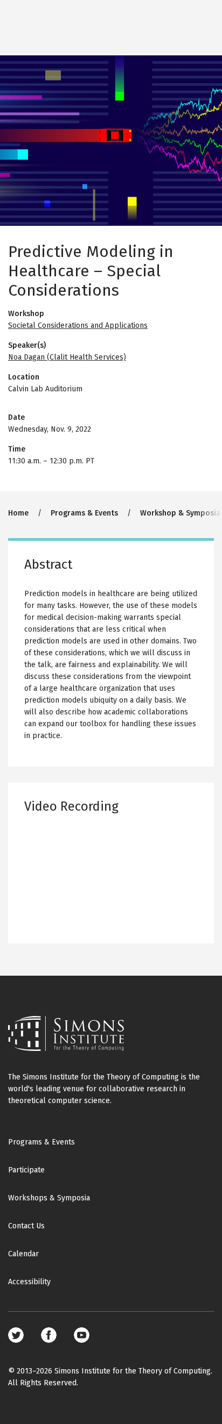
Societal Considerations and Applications (78, 325)
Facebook (49, 1335)
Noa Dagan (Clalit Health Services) (67, 357)
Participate (26, 1170)
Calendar (23, 1253)
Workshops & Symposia (49, 1198)
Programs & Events (84, 513)
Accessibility (29, 1281)
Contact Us (26, 1225)
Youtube (81, 1335)
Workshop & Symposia (180, 513)
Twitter (16, 1335)
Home (18, 513)
